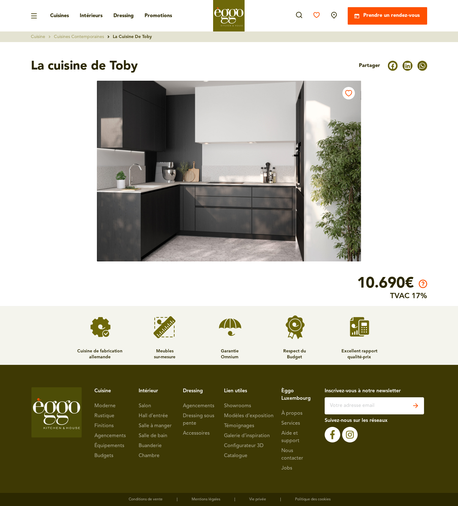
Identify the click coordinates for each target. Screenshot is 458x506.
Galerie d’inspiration (247, 435)
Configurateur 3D (244, 445)
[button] (393, 66)
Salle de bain (153, 435)
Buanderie (150, 445)
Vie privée (257, 499)
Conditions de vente (146, 499)
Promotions (158, 15)
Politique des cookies (313, 499)
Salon (145, 405)
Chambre (149, 455)
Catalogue (235, 455)
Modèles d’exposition (249, 415)
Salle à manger (155, 425)
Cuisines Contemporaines (79, 37)
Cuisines (59, 15)
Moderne (105, 405)
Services (290, 423)
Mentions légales (206, 499)
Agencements (110, 435)
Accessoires (196, 433)
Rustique (104, 415)
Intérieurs (91, 15)
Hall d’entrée (153, 415)
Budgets (103, 455)
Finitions (104, 425)
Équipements (109, 445)
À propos (292, 413)
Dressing (123, 15)
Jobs (286, 468)
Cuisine (38, 37)
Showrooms (237, 405)
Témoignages (239, 425)
